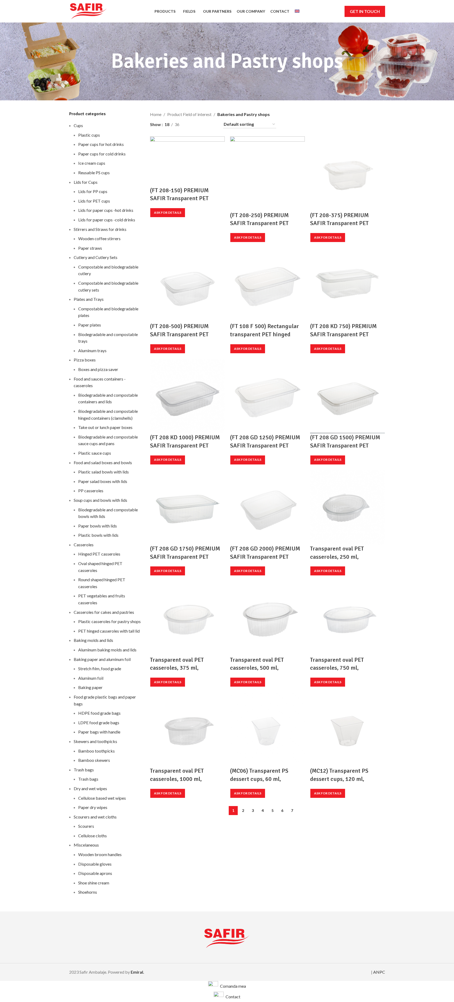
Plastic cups (89, 134)
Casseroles (84, 544)
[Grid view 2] (192, 124)
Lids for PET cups (94, 200)
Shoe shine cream (93, 882)
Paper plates (89, 324)
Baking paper (90, 687)
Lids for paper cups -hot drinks (105, 210)
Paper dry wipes (92, 807)
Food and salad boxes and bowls (103, 462)
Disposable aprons (95, 873)
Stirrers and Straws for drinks (100, 229)
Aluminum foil (90, 678)
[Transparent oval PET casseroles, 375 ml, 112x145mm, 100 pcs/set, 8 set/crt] (187, 617)
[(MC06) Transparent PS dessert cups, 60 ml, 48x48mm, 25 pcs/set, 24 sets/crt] (267, 728)
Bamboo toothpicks (96, 750)
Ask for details (167, 212)
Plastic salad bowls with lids (103, 471)
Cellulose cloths (92, 835)
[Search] (337, 11)
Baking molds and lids (93, 640)
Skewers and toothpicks (95, 741)
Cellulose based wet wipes (102, 797)
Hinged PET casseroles (99, 553)
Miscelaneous (86, 844)
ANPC (379, 971)
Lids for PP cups (92, 191)
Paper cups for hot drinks (101, 144)
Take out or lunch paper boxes (105, 427)
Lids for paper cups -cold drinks (106, 219)
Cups (78, 125)
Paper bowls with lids (97, 525)
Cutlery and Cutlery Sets (95, 257)
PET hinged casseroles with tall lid (109, 630)
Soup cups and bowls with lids (100, 500)
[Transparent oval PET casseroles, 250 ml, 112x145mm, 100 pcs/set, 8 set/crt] (347, 506)
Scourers (86, 826)
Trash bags (84, 769)
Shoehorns (87, 891)
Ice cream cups (91, 162)
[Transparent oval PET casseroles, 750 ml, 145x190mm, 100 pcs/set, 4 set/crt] (347, 617)
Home (155, 114)
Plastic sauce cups (94, 452)
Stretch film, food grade (99, 668)
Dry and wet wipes (90, 788)
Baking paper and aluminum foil (102, 659)
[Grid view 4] (212, 124)
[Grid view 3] (202, 124)
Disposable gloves (95, 863)
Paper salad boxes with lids (102, 481)
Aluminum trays (92, 350)
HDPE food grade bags (99, 712)
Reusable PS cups (94, 172)
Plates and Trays (89, 299)
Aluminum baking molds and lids (107, 649)
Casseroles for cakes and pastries (104, 612)
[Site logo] (88, 10)
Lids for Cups (86, 182)
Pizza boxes (85, 359)
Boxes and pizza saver (98, 369)
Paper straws (90, 247)
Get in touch (365, 11)
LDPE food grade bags (98, 722)
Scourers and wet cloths (95, 816)
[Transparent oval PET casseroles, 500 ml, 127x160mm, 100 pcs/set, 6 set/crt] (267, 617)
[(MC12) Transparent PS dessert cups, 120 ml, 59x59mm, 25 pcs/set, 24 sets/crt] (347, 728)
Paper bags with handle (99, 731)
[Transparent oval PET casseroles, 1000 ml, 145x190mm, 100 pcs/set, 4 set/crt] (187, 728)
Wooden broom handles (100, 854)
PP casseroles (90, 490)
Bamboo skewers (94, 760)
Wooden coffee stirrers (99, 238)
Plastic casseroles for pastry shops (109, 621)
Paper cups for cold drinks (102, 153)
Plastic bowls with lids (98, 535)
